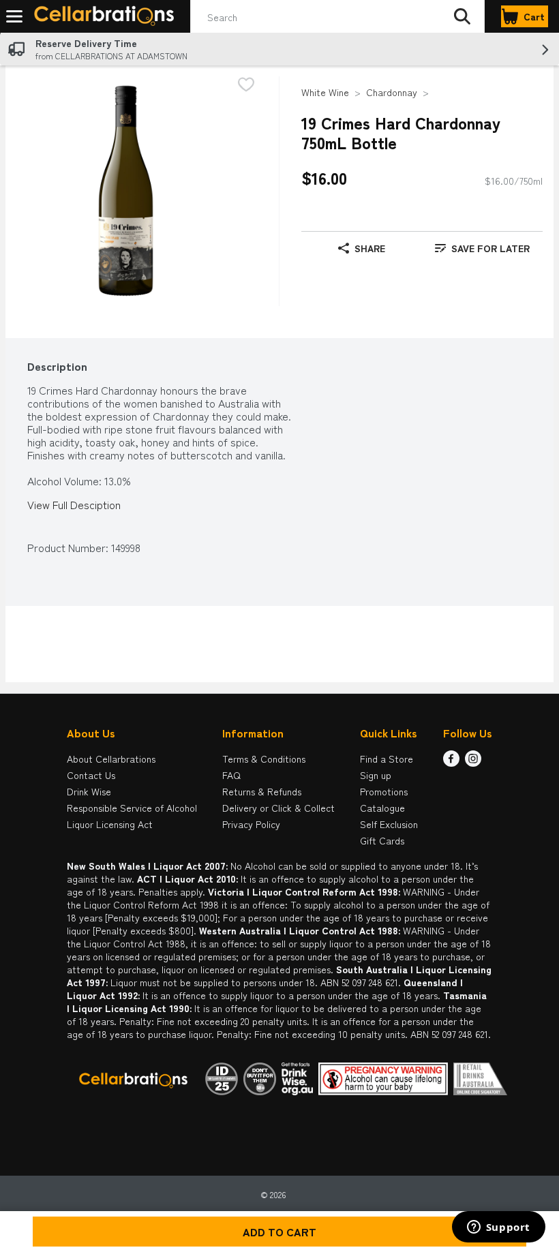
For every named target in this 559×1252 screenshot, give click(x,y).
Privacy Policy (251, 824)
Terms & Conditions (263, 758)
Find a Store (386, 758)
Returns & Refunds (261, 791)
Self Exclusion (389, 824)
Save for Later (490, 248)
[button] (462, 16)
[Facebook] (451, 762)
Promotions (384, 791)
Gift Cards (382, 840)
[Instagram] (473, 762)
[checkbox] (246, 85)
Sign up (375, 775)
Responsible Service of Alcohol (132, 807)
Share (369, 248)
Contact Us (91, 775)
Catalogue (382, 807)
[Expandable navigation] (14, 16)
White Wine (325, 92)
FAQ (231, 775)
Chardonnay (391, 92)
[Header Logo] (101, 16)
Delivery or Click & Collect (278, 807)
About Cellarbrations (111, 758)
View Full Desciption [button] (74, 504)
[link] (482, 248)
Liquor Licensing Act (110, 824)
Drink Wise (89, 791)
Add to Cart (279, 1231)
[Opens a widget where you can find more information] (498, 1228)
